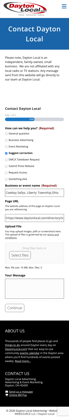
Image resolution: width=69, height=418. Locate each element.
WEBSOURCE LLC (25, 414)
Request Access (18, 172)
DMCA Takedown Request (24, 159)
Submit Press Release (21, 166)
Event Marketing (18, 146)
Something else (18, 179)
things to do (12, 345)
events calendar (30, 353)
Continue (14, 307)
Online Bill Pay (18, 395)
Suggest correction (21, 153)
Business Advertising (21, 140)
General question (19, 133)
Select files (20, 255)
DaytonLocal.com (16, 349)
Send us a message (21, 392)
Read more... (23, 361)
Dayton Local (46, 414)
